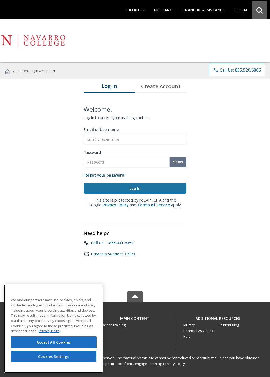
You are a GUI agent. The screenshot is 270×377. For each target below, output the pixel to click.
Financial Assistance (199, 330)
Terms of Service (153, 204)
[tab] (109, 87)
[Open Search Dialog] (259, 10)
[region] (53, 328)
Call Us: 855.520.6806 (237, 70)
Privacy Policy (116, 204)
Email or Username (101, 129)
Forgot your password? (105, 175)
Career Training (113, 324)
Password (92, 152)
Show (178, 161)
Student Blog (229, 324)
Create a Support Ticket (113, 253)
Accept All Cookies (54, 342)
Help (187, 336)
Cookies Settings (53, 356)
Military (189, 324)
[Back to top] (135, 317)
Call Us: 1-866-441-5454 (112, 242)
